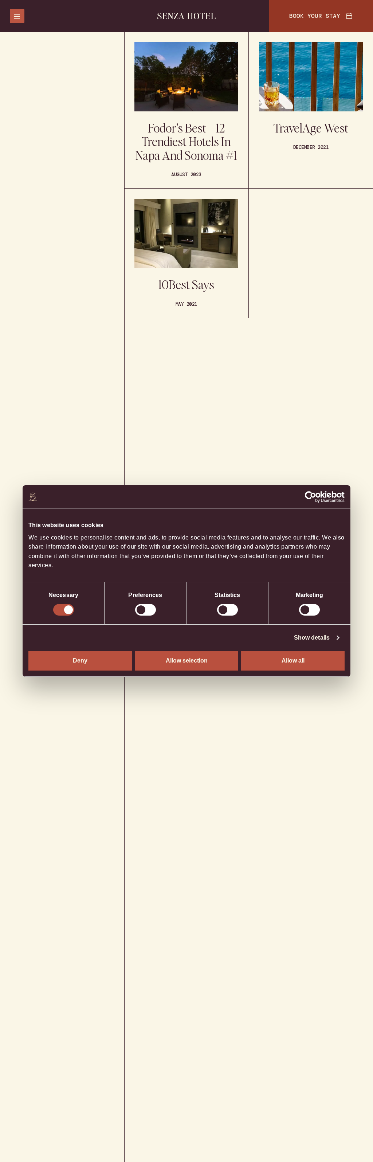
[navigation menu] (17, 16)
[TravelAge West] (311, 110)
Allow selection (187, 660)
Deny (80, 660)
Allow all (293, 660)
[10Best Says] (186, 253)
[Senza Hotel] (186, 16)
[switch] (145, 610)
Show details (312, 638)
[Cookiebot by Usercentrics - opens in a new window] (313, 497)
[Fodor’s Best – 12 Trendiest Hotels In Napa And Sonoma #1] (186, 110)
